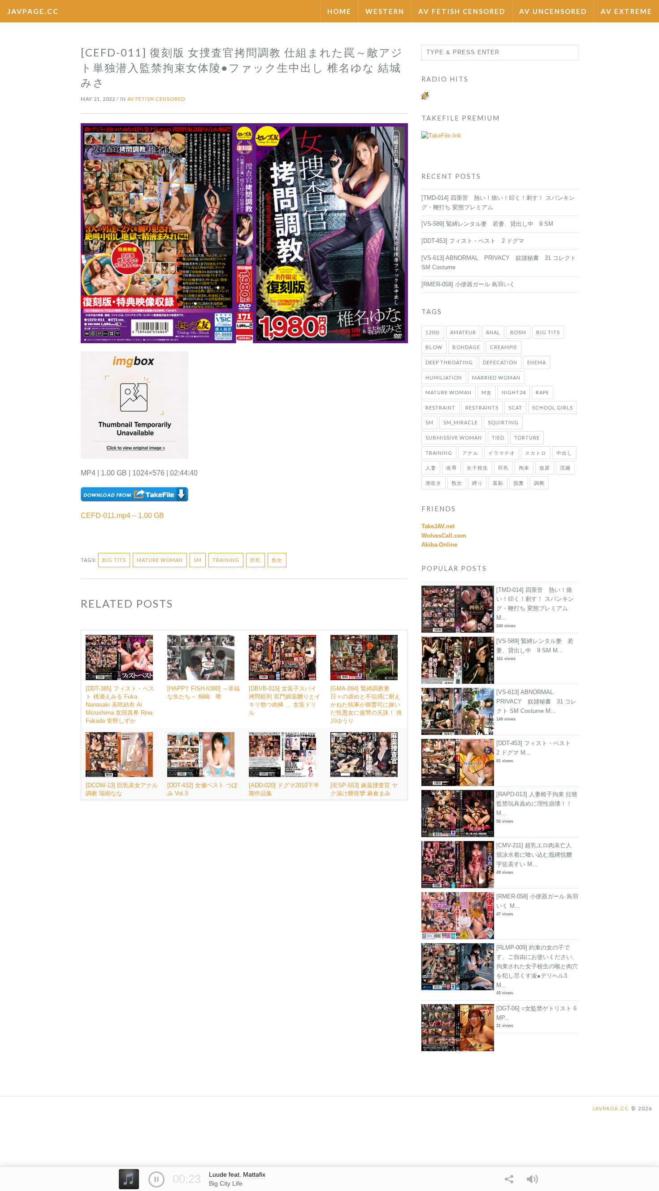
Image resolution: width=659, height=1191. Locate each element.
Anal (493, 332)
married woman (496, 377)
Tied (498, 437)
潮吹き (433, 483)
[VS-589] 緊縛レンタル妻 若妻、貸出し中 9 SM (487, 223)
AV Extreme (626, 11)
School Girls (552, 407)
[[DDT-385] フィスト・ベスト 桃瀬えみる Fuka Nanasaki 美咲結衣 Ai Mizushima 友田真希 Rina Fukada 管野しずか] (122, 657)
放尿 (544, 467)
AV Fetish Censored (461, 11)
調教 (539, 483)
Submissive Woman (453, 437)
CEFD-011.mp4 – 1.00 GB (122, 515)
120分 (432, 332)
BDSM (518, 332)
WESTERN (384, 11)
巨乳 (255, 560)
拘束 (524, 467)
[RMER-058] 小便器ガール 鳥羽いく (468, 284)
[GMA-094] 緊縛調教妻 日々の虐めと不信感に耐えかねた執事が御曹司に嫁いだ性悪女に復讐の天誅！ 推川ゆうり (366, 705)
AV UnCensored (553, 11)
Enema (536, 362)
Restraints (482, 407)
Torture (527, 437)
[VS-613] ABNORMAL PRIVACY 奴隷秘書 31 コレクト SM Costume (536, 701)
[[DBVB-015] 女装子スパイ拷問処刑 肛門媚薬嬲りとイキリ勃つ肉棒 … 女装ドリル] (285, 657)
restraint (440, 407)
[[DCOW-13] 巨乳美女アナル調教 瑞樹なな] (122, 754)
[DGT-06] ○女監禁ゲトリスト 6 (536, 1008)
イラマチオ (501, 453)
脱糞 (518, 483)
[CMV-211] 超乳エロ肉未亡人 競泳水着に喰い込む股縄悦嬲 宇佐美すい (534, 854)
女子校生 (477, 467)
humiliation (443, 377)
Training (225, 560)
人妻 (430, 467)
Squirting (503, 422)
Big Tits (114, 560)
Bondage (466, 347)
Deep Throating (449, 362)
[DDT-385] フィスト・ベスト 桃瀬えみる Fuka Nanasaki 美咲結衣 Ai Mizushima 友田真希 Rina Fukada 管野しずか (120, 705)
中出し (564, 453)
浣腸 (565, 467)
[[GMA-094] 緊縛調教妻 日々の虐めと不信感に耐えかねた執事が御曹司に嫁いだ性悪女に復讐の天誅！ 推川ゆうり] (366, 657)
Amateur (463, 332)
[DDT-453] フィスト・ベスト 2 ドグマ (472, 240)
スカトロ (535, 453)
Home (339, 11)
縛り (477, 483)
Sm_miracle (460, 422)
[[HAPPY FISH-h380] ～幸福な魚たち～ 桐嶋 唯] (203, 657)
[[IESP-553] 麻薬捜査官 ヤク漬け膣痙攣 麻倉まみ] (366, 754)
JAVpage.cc (33, 11)
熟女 (277, 560)
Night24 (514, 392)
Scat (515, 407)
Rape (542, 392)
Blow (433, 347)
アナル (470, 453)
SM (198, 560)
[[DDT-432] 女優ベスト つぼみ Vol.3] (203, 754)
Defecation (500, 362)
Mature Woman (160, 560)
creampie (503, 347)
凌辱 (451, 467)
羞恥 (498, 483)
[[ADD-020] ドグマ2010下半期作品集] (285, 754)
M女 (486, 392)
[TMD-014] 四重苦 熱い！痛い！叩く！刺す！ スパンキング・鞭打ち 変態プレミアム (535, 599)
